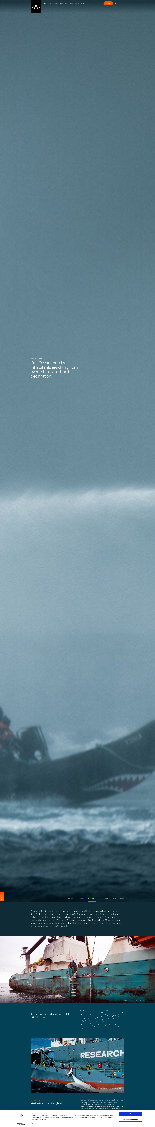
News (77, 3)
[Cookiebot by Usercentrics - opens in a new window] (21, 1124)
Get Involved (69, 3)
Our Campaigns (58, 3)
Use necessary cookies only (130, 1119)
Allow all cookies (130, 1114)
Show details (35, 1124)
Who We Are (47, 3)
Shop (82, 3)
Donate (108, 3)
